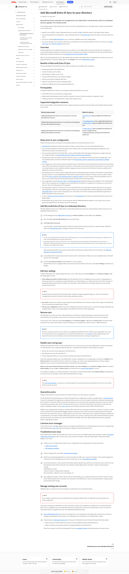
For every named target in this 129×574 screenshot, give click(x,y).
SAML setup (86, 35)
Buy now (70, 2)
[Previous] (58, 547)
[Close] (86, 571)
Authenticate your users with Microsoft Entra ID (26, 38)
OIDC (80, 32)
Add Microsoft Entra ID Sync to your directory (26, 34)
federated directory (59, 39)
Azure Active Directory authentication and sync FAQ (26, 43)
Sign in (114, 2)
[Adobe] (14, 2)
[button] (110, 2)
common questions (56, 44)
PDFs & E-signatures (34, 2)
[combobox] (91, 6)
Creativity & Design (22, 2)
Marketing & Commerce (47, 2)
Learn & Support (60, 2)
